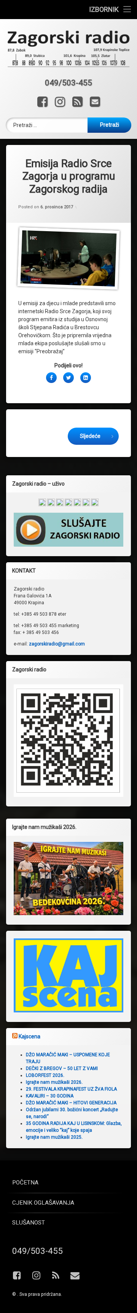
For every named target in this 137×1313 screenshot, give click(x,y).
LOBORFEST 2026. (45, 1075)
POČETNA (25, 1182)
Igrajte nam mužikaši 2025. (54, 1137)
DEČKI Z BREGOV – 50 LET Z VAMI (62, 1068)
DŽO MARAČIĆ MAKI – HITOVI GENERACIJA (71, 1102)
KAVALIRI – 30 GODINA (49, 1096)
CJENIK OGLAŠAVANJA (43, 1202)
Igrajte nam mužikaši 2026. (54, 1082)
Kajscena (29, 1036)
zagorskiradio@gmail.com (57, 644)
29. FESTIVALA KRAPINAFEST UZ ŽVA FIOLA (71, 1089)
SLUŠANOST (28, 1222)
